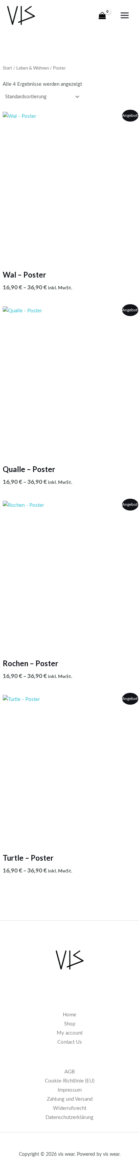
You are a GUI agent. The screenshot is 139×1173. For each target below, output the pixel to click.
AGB (69, 1071)
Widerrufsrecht (69, 1108)
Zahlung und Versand (69, 1099)
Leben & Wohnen (32, 68)
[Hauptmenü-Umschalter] (125, 15)
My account (70, 1033)
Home (69, 1014)
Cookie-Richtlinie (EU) (69, 1081)
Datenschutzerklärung (69, 1117)
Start (7, 68)
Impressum (70, 1090)
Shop (69, 1023)
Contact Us (69, 1042)
